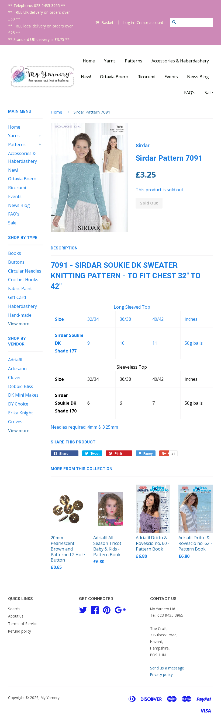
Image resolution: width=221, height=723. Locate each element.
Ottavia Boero (114, 77)
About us (15, 616)
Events (171, 77)
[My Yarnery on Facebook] (95, 609)
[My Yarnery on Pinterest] (107, 609)
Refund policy (19, 631)
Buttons (16, 262)
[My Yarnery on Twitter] (83, 609)
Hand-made (20, 315)
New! (86, 77)
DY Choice (18, 404)
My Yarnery (50, 697)
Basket (106, 22)
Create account (150, 22)
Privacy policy (161, 674)
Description (64, 248)
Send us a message (167, 668)
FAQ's (189, 93)
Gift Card (17, 297)
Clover (14, 377)
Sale (209, 93)
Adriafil (15, 360)
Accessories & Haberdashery (180, 61)
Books (14, 253)
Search (14, 608)
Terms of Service (22, 623)
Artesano (17, 369)
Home (89, 61)
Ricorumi (146, 77)
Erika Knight (20, 413)
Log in (128, 22)
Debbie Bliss (20, 386)
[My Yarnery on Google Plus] (120, 609)
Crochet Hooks (23, 280)
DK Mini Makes (23, 395)
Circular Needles (24, 271)
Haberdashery (22, 306)
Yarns (110, 61)
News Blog (198, 77)
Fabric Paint (20, 288)
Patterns (133, 61)
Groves (15, 422)
